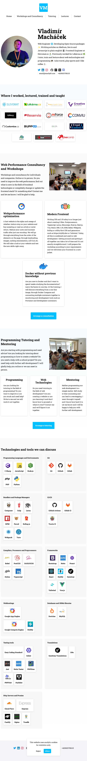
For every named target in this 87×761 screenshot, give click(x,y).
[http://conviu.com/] (76, 115)
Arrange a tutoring (43, 425)
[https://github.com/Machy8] (52, 70)
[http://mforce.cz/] (54, 115)
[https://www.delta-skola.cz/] (54, 126)
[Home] (43, 7)
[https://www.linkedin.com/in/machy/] (43, 70)
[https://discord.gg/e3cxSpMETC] (63, 70)
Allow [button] (47, 751)
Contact (77, 16)
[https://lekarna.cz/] (32, 104)
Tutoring (52, 16)
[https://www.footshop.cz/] (10, 115)
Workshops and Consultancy (30, 16)
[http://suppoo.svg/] (32, 126)
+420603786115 (64, 73)
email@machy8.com (47, 73)
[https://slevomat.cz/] (10, 104)
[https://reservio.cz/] (32, 115)
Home (9, 16)
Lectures (65, 16)
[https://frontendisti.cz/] (76, 126)
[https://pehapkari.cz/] (21, 137)
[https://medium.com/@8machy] (59, 70)
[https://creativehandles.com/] (76, 104)
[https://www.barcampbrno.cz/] (65, 137)
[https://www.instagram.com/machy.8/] (46, 70)
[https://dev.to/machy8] (55, 70)
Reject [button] (38, 751)
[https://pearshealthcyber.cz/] (54, 104)
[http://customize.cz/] (10, 126)
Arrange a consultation (43, 316)
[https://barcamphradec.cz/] (43, 137)
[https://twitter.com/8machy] (39, 70)
